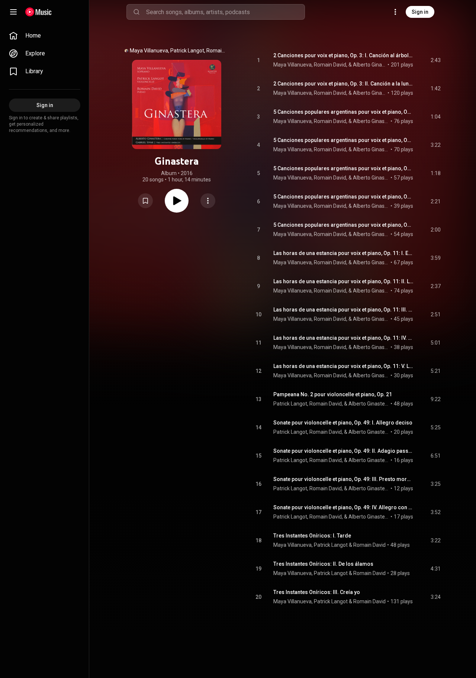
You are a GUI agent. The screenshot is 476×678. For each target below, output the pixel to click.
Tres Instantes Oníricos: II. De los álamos (323, 564)
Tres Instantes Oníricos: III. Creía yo (316, 592)
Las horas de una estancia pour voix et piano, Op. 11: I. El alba (343, 253)
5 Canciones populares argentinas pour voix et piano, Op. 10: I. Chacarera (343, 112)
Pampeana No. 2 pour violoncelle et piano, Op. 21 (332, 394)
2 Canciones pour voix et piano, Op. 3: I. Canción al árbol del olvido (343, 55)
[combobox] (225, 11)
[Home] (38, 11)
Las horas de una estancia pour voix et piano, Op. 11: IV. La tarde (343, 338)
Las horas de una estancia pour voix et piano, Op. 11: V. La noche (343, 366)
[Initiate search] (136, 12)
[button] (145, 200)
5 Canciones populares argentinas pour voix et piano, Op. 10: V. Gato (343, 225)
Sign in (420, 12)
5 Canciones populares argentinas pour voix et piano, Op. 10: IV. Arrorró (343, 197)
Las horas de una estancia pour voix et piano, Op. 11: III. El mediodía (343, 310)
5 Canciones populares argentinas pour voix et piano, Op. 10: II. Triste (343, 140)
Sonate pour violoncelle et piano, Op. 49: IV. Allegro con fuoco (343, 507)
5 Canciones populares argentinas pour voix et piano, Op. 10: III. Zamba (343, 168)
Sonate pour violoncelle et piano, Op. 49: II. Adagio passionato (343, 451)
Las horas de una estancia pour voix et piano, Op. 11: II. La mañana (343, 281)
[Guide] (13, 11)
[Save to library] (145, 200)
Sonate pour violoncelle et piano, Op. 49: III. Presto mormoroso (343, 479)
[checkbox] (435, 60)
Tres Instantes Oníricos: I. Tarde (312, 536)
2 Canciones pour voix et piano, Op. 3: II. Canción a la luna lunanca (343, 84)
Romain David (369, 545)
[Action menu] (207, 200)
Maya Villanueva (292, 545)
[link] (44, 36)
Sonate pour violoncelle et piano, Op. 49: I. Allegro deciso (342, 423)
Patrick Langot (331, 545)
